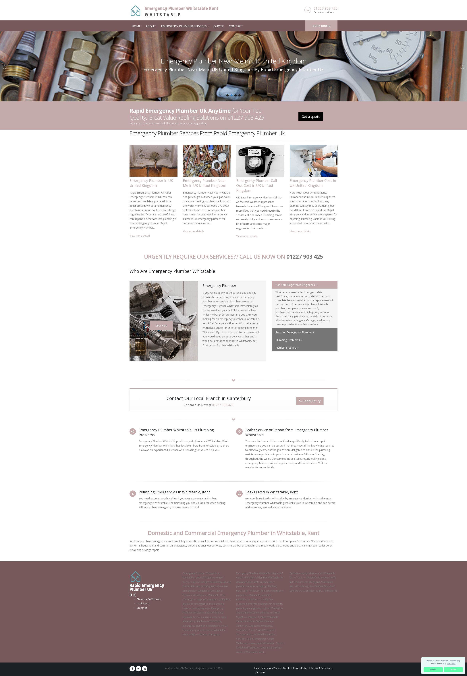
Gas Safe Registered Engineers (295, 285)
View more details (140, 235)
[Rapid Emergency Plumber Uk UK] (135, 576)
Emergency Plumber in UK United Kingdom (151, 183)
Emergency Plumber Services (184, 26)
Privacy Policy (300, 668)
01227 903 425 (325, 8)
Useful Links (143, 603)
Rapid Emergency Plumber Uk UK (272, 668)
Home (136, 26)
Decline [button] (433, 669)
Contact (236, 26)
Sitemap (260, 672)
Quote (219, 26)
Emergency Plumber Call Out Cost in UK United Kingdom (233, 60)
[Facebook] (132, 668)
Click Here (161, 325)
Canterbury (311, 401)
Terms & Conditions (322, 668)
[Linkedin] (144, 668)
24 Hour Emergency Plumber (294, 332)
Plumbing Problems (288, 340)
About (151, 26)
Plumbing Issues (286, 347)
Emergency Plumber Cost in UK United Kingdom (313, 183)
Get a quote (321, 26)
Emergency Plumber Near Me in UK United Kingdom (204, 183)
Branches (142, 607)
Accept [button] (453, 669)
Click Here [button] (451, 664)
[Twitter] (138, 668)
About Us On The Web (149, 599)
